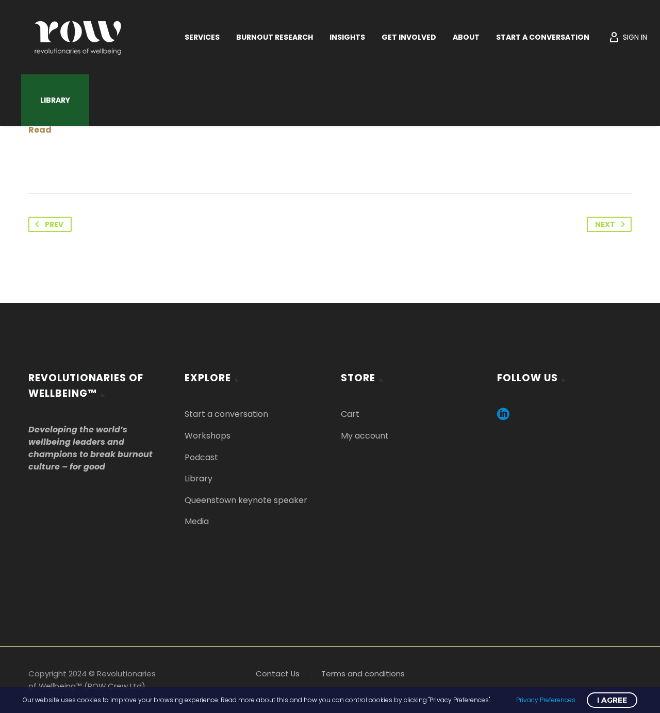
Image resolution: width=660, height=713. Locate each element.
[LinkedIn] (628, 674)
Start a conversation (226, 414)
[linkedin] (503, 417)
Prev (54, 224)
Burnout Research (274, 37)
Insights (347, 37)
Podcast (201, 457)
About (466, 37)
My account (365, 436)
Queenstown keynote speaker (246, 500)
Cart (350, 414)
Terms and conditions (363, 674)
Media (197, 521)
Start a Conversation (542, 37)
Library (55, 100)
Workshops (207, 436)
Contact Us (278, 674)
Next (605, 224)
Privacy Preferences (545, 699)
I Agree (612, 700)
